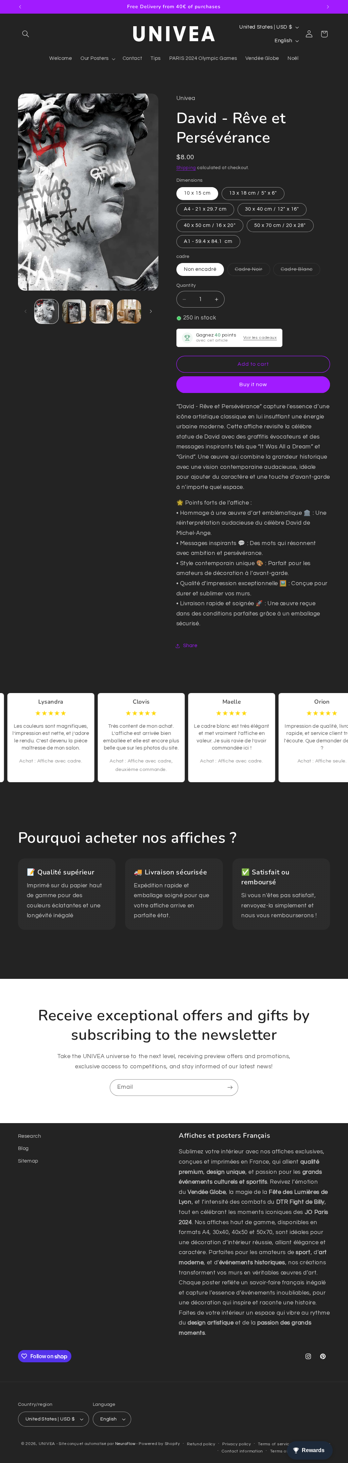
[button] (26, 34)
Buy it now (253, 384)
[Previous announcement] (20, 7)
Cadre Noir (252, 271)
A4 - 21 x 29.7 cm (205, 209)
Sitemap (28, 1161)
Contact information (242, 1451)
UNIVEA (47, 1444)
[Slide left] (25, 311)
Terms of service (275, 1444)
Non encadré (200, 269)
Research (29, 1136)
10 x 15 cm (197, 193)
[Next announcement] (327, 7)
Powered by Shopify (159, 1444)
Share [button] (190, 645)
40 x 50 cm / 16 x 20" (210, 225)
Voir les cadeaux (260, 337)
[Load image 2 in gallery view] (74, 311)
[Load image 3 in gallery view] (101, 311)
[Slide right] (150, 311)
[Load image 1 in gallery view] (46, 311)
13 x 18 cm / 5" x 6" (253, 193)
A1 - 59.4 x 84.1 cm (208, 241)
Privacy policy (236, 1444)
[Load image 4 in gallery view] (129, 311)
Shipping (186, 168)
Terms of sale (284, 1451)
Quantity (186, 285)
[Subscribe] (230, 1087)
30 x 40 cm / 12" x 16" (272, 209)
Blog (23, 1148)
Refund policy (201, 1444)
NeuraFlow (125, 1444)
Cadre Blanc (300, 271)
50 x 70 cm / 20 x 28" (280, 225)
